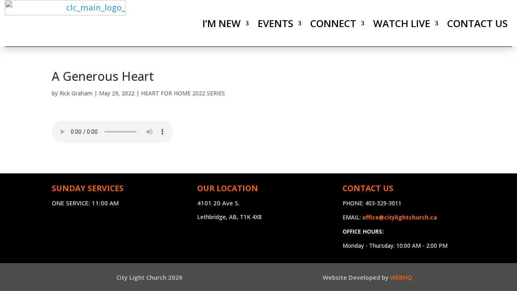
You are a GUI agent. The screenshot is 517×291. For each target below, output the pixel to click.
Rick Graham (75, 93)
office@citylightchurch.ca (399, 217)
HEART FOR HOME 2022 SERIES (183, 93)
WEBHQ (401, 277)
